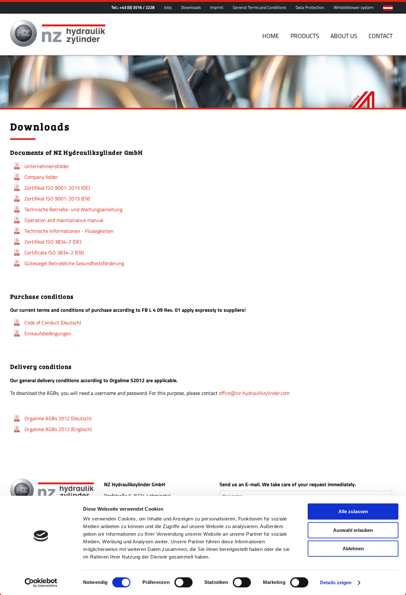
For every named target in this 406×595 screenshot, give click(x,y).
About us (344, 35)
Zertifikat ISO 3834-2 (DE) (52, 241)
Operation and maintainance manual (63, 220)
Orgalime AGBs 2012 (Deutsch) (57, 418)
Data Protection (310, 7)
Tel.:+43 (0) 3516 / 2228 (132, 7)
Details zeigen (335, 582)
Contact (381, 35)
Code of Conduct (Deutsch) (52, 322)
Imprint (216, 7)
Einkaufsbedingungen (47, 333)
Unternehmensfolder (46, 166)
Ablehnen (353, 548)
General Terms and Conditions (259, 7)
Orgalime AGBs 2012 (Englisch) (58, 429)
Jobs (168, 7)
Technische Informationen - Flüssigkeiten (69, 231)
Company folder (41, 177)
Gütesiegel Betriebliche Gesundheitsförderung (74, 263)
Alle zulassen (353, 511)
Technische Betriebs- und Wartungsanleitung (73, 209)
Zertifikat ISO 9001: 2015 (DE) (57, 188)
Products (305, 35)
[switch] (183, 582)
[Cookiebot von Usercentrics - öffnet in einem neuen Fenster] (41, 582)
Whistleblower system (354, 7)
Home (270, 35)
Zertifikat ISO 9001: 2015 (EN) (57, 198)
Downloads (191, 7)
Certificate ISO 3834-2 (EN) (54, 252)
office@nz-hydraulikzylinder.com (254, 393)
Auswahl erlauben (353, 530)
